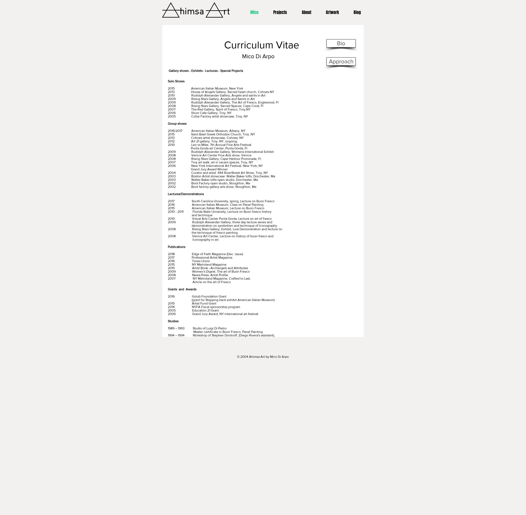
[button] (332, 12)
